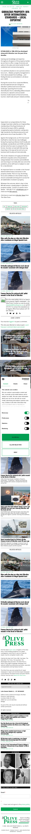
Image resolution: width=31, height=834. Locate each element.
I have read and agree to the (16, 804)
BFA (4, 206)
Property (26, 6)
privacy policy (25, 804)
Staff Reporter (17, 24)
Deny (15, 452)
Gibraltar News (20, 195)
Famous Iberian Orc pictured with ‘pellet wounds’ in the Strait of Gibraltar (14, 294)
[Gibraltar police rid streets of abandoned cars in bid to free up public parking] (15, 336)
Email (3, 792)
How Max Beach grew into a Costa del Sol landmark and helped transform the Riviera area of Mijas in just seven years (15, 725)
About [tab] (25, 384)
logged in (12, 321)
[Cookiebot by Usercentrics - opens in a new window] (22, 379)
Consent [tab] (5, 384)
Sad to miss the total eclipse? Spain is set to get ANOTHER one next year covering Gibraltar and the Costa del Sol (15, 508)
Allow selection (15, 445)
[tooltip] (7, 313)
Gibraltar (19, 6)
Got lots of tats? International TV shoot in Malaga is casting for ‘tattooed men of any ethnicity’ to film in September (15, 746)
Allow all (15, 437)
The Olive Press (21, 209)
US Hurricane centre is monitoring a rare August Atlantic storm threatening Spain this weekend (14, 739)
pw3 (14, 209)
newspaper (24, 206)
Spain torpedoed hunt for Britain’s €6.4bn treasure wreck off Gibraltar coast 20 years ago (15, 540)
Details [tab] (15, 384)
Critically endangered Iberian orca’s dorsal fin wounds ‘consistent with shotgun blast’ (15, 266)
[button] (28, 686)
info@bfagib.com (21, 189)
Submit (15, 809)
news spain (17, 206)
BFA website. (13, 191)
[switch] (26, 418)
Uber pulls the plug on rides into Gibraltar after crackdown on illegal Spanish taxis (15, 239)
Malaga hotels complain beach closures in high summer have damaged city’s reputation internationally (13, 732)
